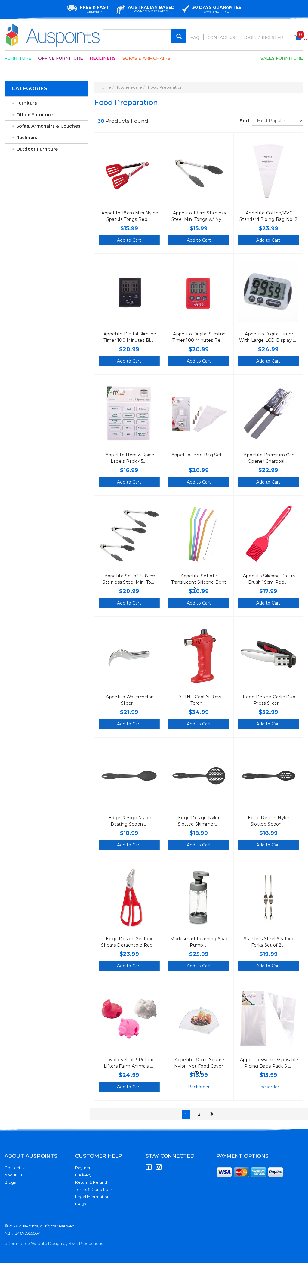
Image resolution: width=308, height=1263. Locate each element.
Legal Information (92, 1196)
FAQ (194, 37)
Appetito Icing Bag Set (197, 455)
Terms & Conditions (93, 1189)
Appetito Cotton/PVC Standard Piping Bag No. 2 (268, 216)
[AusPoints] (53, 35)
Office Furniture (60, 58)
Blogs (10, 1182)
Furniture (18, 58)
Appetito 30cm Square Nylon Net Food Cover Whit (199, 1066)
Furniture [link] (26, 103)
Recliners (103, 58)
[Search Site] (178, 36)
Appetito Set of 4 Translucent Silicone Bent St (198, 582)
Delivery (83, 1175)
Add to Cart (129, 240)
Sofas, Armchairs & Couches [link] (48, 126)
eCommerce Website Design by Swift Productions (54, 1243)
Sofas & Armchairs (146, 58)
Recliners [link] (27, 137)
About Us (13, 1175)
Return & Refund (91, 1182)
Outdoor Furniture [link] (37, 149)
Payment (84, 1167)
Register (272, 37)
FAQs (80, 1203)
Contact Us (221, 37)
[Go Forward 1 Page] (212, 1114)
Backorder (199, 1087)
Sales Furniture (281, 58)
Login (250, 37)
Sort (243, 120)
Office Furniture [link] (34, 114)
